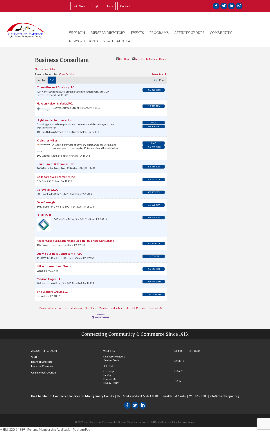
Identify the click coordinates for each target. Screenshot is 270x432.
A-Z (51, 80)
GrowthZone (188, 422)
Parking (107, 375)
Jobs (110, 6)
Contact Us (155, 307)
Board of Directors (41, 361)
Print (162, 80)
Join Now (79, 6)
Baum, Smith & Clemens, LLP (55, 164)
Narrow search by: (45, 68)
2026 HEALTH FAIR (118, 41)
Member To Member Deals (150, 58)
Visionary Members (114, 356)
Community (221, 33)
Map (153, 122)
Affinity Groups (189, 33)
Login (95, 6)
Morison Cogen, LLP (49, 279)
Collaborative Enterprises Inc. (56, 176)
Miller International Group (54, 266)
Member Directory (108, 33)
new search (159, 74)
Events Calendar (73, 307)
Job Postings (139, 307)
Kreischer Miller (47, 140)
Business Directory (50, 307)
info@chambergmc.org (224, 396)
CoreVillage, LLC (47, 189)
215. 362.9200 (198, 396)
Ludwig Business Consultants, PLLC (59, 253)
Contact (125, 6)
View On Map (67, 74)
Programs (159, 33)
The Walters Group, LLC (52, 291)
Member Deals (111, 360)
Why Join (77, 33)
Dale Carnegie (46, 202)
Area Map (108, 371)
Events (137, 33)
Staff (34, 357)
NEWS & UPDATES (83, 41)
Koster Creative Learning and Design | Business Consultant (75, 240)
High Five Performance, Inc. (54, 120)
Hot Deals (125, 58)
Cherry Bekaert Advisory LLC (55, 87)
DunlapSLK (44, 215)
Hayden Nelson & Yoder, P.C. (55, 103)
